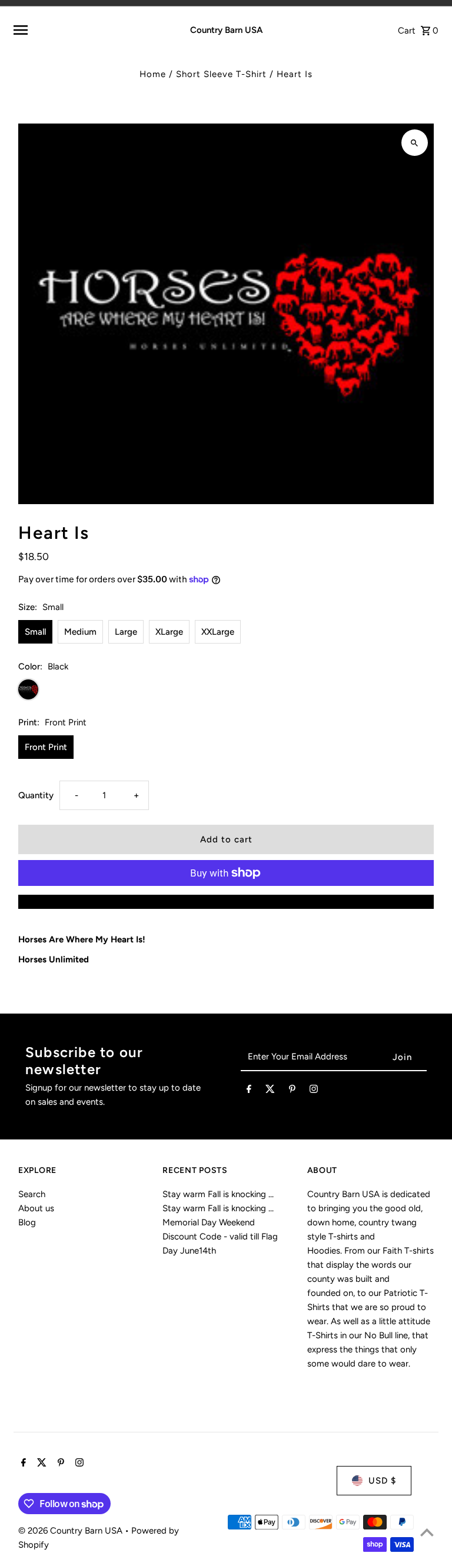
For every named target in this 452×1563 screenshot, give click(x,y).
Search (31, 1194)
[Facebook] (249, 1091)
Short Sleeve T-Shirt (221, 74)
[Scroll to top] (427, 1532)
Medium (80, 631)
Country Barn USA (226, 30)
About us (36, 1208)
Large (126, 631)
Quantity (36, 795)
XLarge (169, 631)
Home (152, 74)
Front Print (46, 747)
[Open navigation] (85, 30)
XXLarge (217, 631)
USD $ (382, 1480)
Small (35, 631)
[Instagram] (314, 1091)
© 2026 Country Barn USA (71, 1530)
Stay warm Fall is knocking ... (218, 1194)
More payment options (226, 902)
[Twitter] (270, 1091)
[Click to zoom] (414, 142)
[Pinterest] (292, 1091)
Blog (27, 1222)
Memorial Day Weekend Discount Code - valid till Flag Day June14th (220, 1236)
